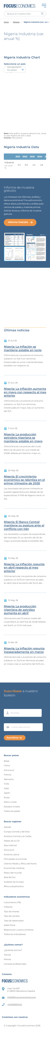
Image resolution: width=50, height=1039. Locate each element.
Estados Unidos (12, 806)
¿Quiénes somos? (13, 950)
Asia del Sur (10, 877)
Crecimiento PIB (12, 902)
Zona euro (9, 770)
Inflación (8, 907)
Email (7, 720)
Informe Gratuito (18, 222)
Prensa (7, 959)
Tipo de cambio (12, 916)
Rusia (6, 797)
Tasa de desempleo (14, 920)
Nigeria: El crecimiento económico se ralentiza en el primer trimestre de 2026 (24, 480)
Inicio (6, 22)
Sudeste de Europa (14, 882)
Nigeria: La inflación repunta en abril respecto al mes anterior (24, 568)
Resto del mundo (13, 873)
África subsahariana (14, 886)
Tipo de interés (11, 911)
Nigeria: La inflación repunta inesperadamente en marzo (24, 650)
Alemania (8, 779)
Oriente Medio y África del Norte (20, 863)
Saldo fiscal (9, 925)
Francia (7, 774)
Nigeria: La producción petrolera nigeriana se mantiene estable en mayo (23, 438)
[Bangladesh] (14, 67)
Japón (7, 793)
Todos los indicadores (15, 934)
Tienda (7, 955)
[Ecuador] (14, 70)
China (7, 765)
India (6, 784)
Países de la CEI (12, 841)
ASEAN (7, 827)
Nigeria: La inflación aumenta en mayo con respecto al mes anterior (25, 392)
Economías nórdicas (14, 868)
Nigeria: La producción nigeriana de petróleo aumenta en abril (20, 610)
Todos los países (12, 811)
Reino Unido (10, 802)
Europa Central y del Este (17, 831)
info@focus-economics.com (21, 997)
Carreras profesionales (15, 964)
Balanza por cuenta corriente (18, 930)
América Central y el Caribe (17, 836)
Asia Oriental (10, 845)
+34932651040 (14, 1004)
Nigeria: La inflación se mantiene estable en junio (23, 348)
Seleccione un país (15, 64)
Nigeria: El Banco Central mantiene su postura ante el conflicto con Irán (24, 525)
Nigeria (16, 22)
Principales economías (15, 859)
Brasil (6, 761)
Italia (6, 788)
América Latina (11, 854)
